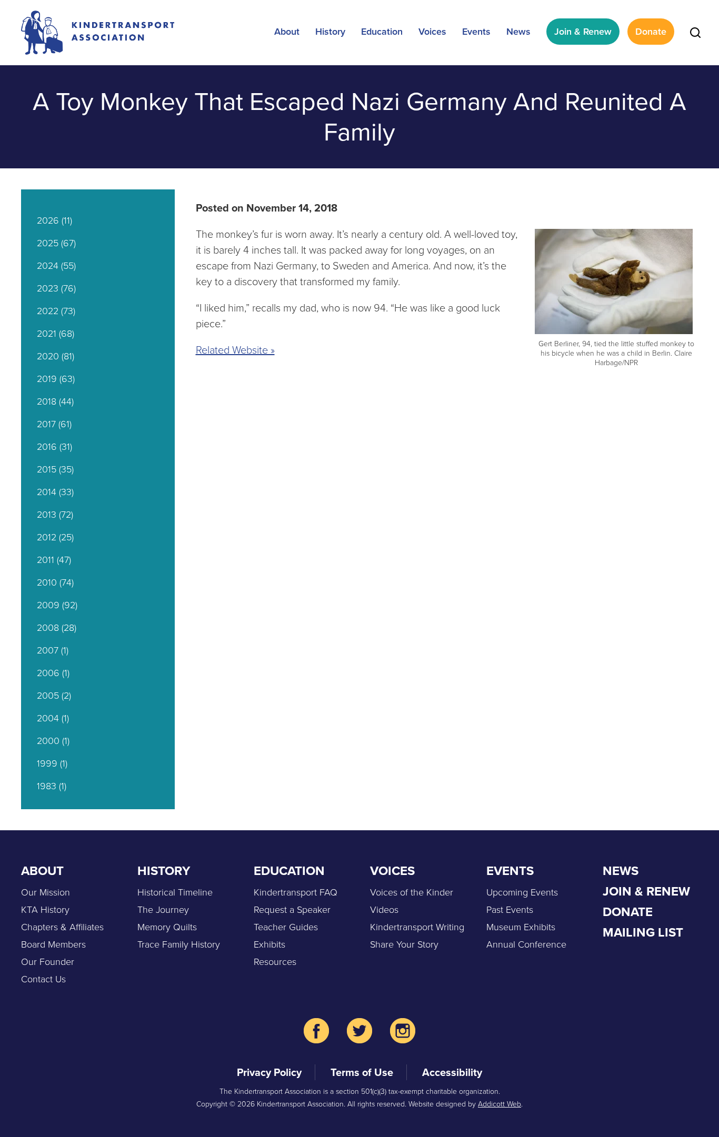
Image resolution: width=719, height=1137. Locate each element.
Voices (432, 31)
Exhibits (269, 944)
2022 (47, 311)
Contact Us (43, 979)
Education (382, 31)
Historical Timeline (175, 892)
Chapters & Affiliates (62, 927)
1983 (46, 786)
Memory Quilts (167, 927)
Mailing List (643, 932)
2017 (46, 424)
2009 (48, 605)
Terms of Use (362, 1072)
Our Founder (47, 962)
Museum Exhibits (520, 927)
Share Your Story (404, 944)
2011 (45, 560)
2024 (47, 266)
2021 (46, 333)
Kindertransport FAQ (295, 892)
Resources (275, 962)
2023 (47, 288)
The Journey (163, 910)
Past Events (509, 910)
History (330, 31)
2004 (48, 718)
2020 (48, 356)
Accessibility (452, 1072)
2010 (47, 582)
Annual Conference (526, 944)
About (286, 31)
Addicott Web (499, 1104)
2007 (47, 650)
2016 (47, 447)
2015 (46, 469)
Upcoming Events (522, 892)
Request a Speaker (292, 910)
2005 (48, 695)
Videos (384, 910)
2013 (46, 514)
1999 (47, 763)
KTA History (45, 910)
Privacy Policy (269, 1072)
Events (476, 31)
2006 (48, 673)
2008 (48, 628)
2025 (47, 243)
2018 (46, 401)
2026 (48, 220)
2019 (47, 379)
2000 (48, 741)
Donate (650, 31)
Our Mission (45, 892)
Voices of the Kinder (411, 892)
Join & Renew (583, 31)
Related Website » (235, 350)
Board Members (53, 944)
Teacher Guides (286, 927)
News (518, 31)
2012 (46, 537)
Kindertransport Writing (417, 927)
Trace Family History (178, 944)
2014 (46, 492)
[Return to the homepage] (98, 33)
